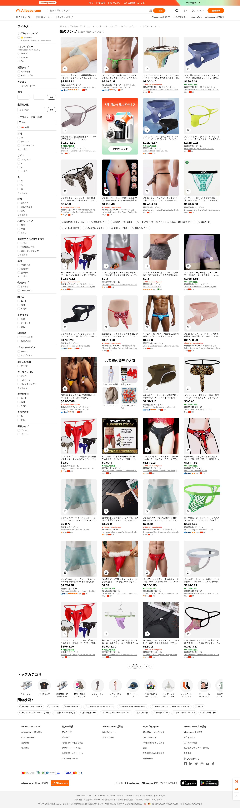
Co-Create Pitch (28, 737)
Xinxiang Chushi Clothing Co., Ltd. (75, 530)
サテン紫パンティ (73, 707)
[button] (150, 10)
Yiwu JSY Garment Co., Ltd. (195, 471)
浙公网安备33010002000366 (165, 804)
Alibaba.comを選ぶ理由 (31, 732)
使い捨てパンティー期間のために (134, 707)
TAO (141, 795)
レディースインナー (130, 26)
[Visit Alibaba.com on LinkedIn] (190, 763)
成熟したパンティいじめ (66, 713)
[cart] (186, 11)
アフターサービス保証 (71, 748)
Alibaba (63, 26)
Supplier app (133, 783)
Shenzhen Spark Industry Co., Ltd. (116, 87)
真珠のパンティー (141, 228)
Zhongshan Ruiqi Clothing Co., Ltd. (75, 346)
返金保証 (66, 737)
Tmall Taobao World (106, 795)
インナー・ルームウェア (106, 26)
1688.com (91, 795)
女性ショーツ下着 (120, 228)
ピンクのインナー (209, 713)
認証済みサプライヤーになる (196, 748)
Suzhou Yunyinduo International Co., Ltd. (78, 287)
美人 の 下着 (143, 713)
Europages (160, 795)
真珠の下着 (205, 222)
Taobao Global (131, 795)
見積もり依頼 (108, 737)
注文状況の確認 (190, 743)
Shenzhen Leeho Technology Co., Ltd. (77, 212)
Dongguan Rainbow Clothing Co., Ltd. (159, 407)
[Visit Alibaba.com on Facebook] (185, 763)
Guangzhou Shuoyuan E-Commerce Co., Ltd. (120, 471)
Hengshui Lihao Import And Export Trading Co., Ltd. (120, 532)
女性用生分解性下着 (71, 228)
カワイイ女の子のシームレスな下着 (35, 713)
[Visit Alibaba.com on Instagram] (202, 763)
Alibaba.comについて (31, 726)
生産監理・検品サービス (72, 753)
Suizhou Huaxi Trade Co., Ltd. (155, 151)
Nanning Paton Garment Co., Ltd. (75, 409)
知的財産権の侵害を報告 (153, 753)
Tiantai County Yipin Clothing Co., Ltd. (200, 287)
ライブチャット (150, 737)
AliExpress (80, 795)
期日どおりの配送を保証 (72, 743)
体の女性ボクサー (90, 713)
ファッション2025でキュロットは (101, 707)
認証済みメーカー (110, 732)
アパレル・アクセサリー (81, 26)
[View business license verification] (145, 803)
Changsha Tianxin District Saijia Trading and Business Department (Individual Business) (161, 471)
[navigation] (37, 346)
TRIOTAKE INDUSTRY (152, 287)
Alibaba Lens (27, 783)
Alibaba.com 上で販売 (193, 732)
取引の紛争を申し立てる (153, 743)
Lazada (120, 795)
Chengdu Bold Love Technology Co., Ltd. (119, 284)
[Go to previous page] (129, 666)
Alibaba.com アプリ (151, 783)
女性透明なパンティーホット (75, 222)
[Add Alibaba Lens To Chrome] (60, 783)
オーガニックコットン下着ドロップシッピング (172, 707)
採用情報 (25, 748)
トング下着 (54, 707)
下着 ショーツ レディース (185, 713)
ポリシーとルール (70, 758)
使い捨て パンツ (162, 713)
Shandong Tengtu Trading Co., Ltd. (199, 148)
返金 (145, 748)
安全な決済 (67, 732)
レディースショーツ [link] (151, 26)
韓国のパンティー (100, 222)
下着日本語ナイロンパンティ (151, 222)
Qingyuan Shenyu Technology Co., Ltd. (77, 468)
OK (51, 97)
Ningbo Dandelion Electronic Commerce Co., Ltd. (120, 348)
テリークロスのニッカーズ (32, 707)
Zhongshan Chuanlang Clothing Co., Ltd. (201, 89)
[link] (236, 781)
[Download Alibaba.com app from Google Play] (209, 783)
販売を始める (189, 737)
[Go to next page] (151, 666)
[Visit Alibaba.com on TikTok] (213, 763)
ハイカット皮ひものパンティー (181, 222)
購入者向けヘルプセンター (154, 732)
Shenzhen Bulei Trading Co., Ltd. (198, 409)
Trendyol (149, 795)
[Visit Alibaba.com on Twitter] (196, 763)
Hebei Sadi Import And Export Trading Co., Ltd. (120, 212)
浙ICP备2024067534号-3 (191, 804)
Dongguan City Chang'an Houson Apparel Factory (202, 210)
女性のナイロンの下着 (123, 222)
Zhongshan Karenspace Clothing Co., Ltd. (161, 346)
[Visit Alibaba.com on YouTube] (207, 763)
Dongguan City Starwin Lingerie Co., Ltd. (78, 87)
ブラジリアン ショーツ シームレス (117, 713)
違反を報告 (148, 758)
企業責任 (25, 743)
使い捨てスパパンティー (96, 228)
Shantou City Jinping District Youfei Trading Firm (161, 210)
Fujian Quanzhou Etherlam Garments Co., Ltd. (202, 348)
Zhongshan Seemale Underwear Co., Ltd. (78, 151)
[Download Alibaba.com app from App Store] (188, 783)
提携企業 (187, 753)
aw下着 (200, 707)
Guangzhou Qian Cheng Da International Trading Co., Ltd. (161, 89)
